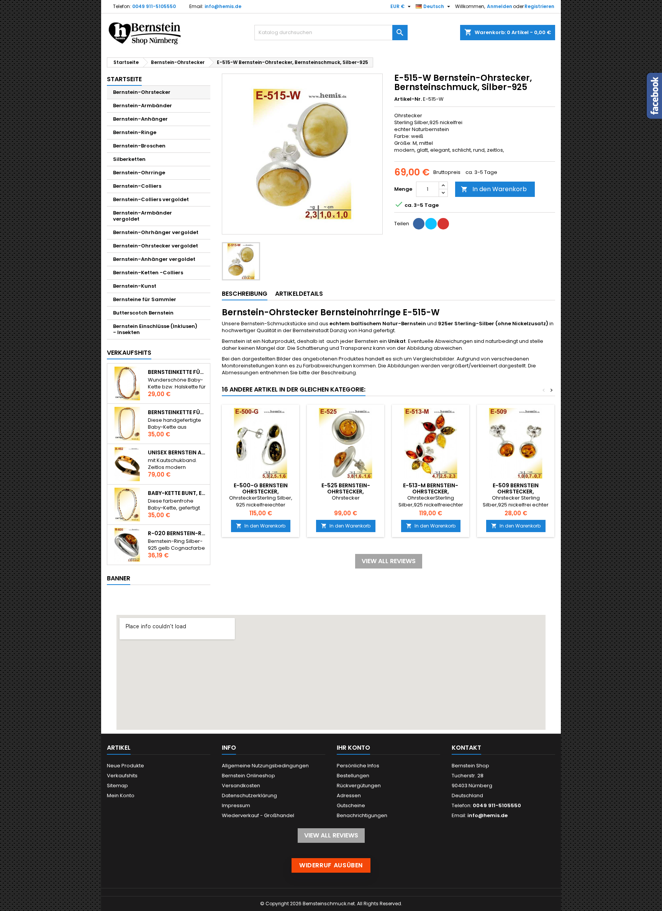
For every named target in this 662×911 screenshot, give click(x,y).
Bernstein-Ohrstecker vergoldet (155, 245)
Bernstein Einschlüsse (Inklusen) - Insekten (155, 329)
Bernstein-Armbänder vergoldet (142, 216)
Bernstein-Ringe (134, 132)
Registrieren (539, 6)
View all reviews (389, 561)
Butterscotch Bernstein (143, 312)
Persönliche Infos (358, 765)
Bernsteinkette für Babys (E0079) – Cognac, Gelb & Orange (177, 372)
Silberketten (129, 159)
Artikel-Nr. (408, 99)
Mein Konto (120, 795)
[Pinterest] (443, 223)
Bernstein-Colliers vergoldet (151, 199)
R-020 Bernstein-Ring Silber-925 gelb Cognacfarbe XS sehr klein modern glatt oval (177, 533)
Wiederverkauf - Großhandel (258, 815)
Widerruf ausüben (331, 865)
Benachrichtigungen (362, 815)
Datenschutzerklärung (249, 795)
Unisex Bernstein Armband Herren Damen (177, 452)
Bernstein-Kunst (134, 286)
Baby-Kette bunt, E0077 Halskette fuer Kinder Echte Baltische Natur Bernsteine (177, 493)
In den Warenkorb (494, 189)
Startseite (124, 79)
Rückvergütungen (359, 785)
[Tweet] (431, 223)
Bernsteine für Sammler (144, 299)
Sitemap (117, 785)
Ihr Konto (353, 747)
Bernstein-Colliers (137, 186)
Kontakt (466, 747)
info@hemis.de (223, 6)
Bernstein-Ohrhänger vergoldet (155, 232)
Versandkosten (241, 785)
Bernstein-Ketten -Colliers (148, 272)
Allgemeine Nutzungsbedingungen (265, 765)
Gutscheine (351, 805)
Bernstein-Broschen (139, 145)
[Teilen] (418, 223)
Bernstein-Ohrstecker (141, 92)
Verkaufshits (129, 352)
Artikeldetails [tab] (299, 293)
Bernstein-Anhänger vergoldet (154, 259)
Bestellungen (353, 775)
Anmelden (499, 6)
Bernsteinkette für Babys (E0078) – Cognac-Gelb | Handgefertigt (177, 412)
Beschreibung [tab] (244, 293)
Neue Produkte (125, 765)
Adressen (349, 795)
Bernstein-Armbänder (142, 105)
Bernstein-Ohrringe (139, 172)
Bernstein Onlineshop (248, 775)
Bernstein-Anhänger (140, 119)
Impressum (236, 805)
